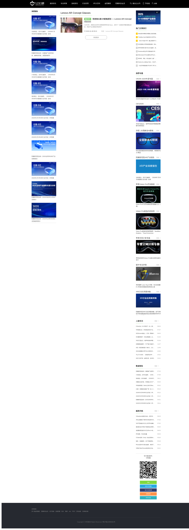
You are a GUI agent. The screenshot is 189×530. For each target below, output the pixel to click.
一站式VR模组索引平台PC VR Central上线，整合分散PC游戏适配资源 (147, 65)
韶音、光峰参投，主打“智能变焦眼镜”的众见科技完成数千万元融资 (145, 441)
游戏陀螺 (58, 511)
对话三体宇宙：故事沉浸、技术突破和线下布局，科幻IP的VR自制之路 (145, 358)
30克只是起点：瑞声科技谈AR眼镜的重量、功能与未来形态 (145, 340)
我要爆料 (148, 494)
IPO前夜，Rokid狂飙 (141, 434)
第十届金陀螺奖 (36, 511)
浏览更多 (96, 37)
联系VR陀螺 (148, 486)
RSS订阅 (148, 497)
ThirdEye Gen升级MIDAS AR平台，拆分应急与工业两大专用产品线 (147, 37)
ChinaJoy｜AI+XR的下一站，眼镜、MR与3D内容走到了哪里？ (145, 326)
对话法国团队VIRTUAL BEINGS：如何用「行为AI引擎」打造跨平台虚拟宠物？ (145, 351)
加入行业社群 (148, 490)
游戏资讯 (74, 3)
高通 (66, 511)
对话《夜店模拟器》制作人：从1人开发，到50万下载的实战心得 (145, 347)
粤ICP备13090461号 (108, 522)
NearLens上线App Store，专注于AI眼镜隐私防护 (147, 62)
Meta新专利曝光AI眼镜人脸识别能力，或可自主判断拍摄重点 (147, 33)
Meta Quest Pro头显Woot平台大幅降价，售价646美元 (147, 55)
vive (70, 511)
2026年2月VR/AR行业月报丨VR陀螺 (145, 403)
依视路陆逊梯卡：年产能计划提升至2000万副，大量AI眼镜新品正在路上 (145, 344)
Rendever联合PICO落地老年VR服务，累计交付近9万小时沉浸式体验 (147, 51)
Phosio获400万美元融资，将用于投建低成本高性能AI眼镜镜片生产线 (145, 444)
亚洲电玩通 (85, 511)
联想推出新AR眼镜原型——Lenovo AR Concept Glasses (108, 20)
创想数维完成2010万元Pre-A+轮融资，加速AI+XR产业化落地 (145, 430)
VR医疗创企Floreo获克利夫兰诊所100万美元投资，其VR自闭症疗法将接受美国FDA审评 (145, 448)
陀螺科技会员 (120, 3)
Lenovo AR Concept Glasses (114, 31)
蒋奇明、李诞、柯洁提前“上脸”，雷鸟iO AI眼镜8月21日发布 (147, 58)
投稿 (148, 482)
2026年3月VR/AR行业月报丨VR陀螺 (145, 396)
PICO (73, 511)
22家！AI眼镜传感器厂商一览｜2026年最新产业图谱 (145, 389)
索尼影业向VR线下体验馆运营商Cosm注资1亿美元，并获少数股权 (145, 427)
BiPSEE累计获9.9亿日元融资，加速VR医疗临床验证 (147, 48)
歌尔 (63, 511)
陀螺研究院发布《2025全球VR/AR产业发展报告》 (145, 399)
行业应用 (85, 3)
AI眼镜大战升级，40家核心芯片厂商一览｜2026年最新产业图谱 (145, 382)
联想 (102, 31)
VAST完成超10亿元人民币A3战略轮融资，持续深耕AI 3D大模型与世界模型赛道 (145, 423)
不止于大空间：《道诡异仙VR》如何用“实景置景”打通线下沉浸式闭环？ (145, 354)
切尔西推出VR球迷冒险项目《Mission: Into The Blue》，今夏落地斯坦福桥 (147, 44)
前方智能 (52, 511)
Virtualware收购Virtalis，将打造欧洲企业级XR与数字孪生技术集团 (145, 416)
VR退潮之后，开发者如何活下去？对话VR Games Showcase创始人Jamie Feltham (145, 330)
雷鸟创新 (78, 511)
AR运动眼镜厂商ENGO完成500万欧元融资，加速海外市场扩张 (145, 420)
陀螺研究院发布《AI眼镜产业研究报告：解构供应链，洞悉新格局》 (145, 371)
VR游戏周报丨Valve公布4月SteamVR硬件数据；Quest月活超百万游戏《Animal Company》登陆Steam (145, 385)
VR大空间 (96, 3)
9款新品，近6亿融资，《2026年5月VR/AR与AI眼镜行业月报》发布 (145, 378)
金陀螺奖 (108, 3)
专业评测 (64, 3)
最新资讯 (53, 3)
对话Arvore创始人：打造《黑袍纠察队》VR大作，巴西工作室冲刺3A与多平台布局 (145, 333)
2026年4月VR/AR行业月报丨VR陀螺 (145, 392)
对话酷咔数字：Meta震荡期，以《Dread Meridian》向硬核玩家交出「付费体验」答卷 (145, 337)
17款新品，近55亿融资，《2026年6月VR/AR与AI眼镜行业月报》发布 (145, 375)
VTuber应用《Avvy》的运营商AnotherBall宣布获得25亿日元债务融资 (145, 437)
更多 (157, 79)
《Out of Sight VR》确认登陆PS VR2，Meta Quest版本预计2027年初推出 (147, 40)
